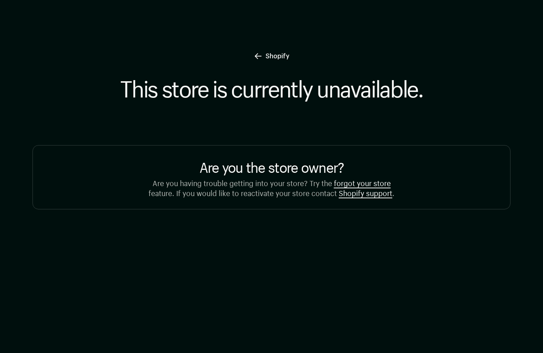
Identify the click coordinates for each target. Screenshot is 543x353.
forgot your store (362, 182)
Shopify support (365, 192)
